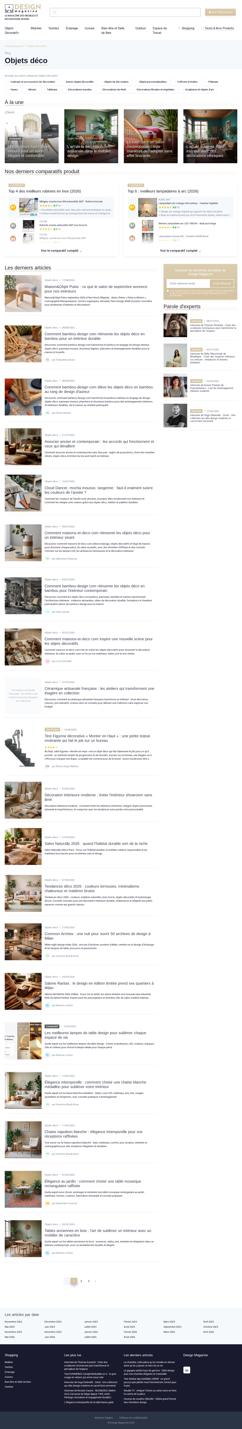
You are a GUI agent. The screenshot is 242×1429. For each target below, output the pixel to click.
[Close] (189, 705)
